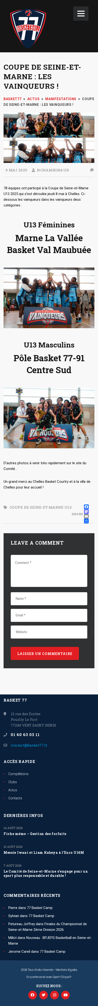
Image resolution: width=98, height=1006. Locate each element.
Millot (12, 938)
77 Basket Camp (40, 908)
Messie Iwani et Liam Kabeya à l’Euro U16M (44, 852)
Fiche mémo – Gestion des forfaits (35, 834)
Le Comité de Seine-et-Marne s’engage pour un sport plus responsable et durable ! (46, 873)
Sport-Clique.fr (62, 977)
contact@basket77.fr (29, 745)
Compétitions (18, 774)
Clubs (12, 782)
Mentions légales (66, 970)
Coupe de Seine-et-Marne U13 (41, 507)
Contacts (15, 798)
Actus (12, 790)
